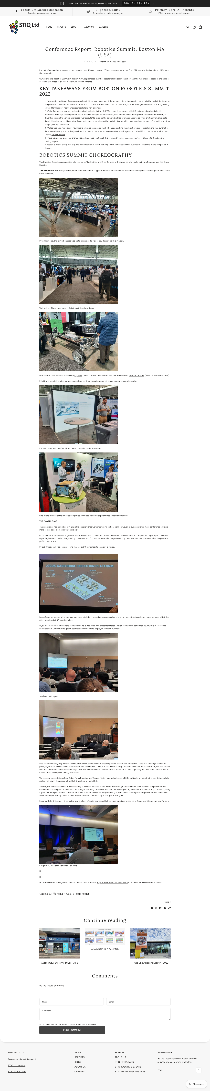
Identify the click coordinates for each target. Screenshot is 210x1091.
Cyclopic (78, 375)
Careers (79, 1071)
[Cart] (200, 27)
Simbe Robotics (82, 535)
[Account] (194, 27)
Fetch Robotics (58, 134)
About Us (80, 1066)
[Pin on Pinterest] (160, 908)
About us (120, 1057)
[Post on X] (156, 907)
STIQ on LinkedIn (16, 1065)
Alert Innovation (79, 448)
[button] (169, 908)
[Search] (188, 27)
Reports (79, 1057)
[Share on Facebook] (152, 908)
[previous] (56, 3)
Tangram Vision (144, 104)
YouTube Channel (136, 375)
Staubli (64, 448)
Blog (77, 1062)
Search (119, 1052)
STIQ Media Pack (124, 1062)
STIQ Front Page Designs (130, 1071)
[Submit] (198, 1070)
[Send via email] (165, 908)
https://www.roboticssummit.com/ (71, 70)
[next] (153, 3)
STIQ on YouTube (17, 1071)
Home (77, 1052)
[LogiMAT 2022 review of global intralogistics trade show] (150, 943)
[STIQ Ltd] (24, 27)
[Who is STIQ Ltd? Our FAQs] (105, 936)
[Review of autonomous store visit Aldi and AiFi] (59, 943)
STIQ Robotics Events (128, 1066)
